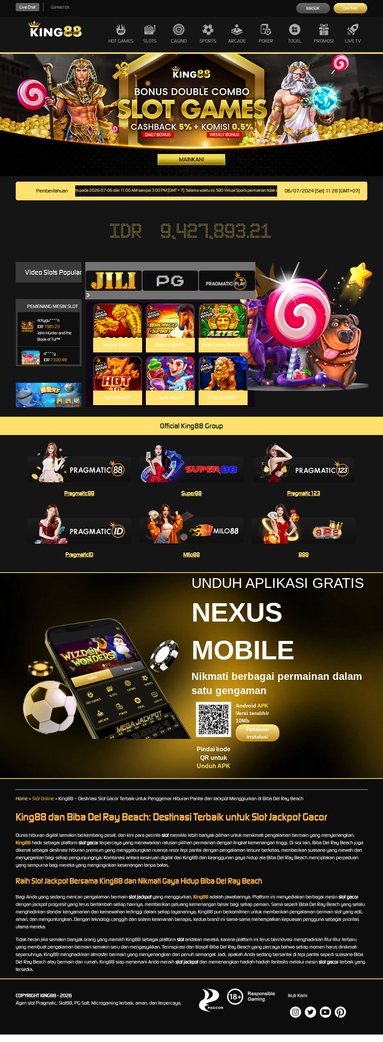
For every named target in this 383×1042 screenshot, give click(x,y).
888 (303, 554)
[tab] (114, 281)
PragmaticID (79, 554)
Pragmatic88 (79, 493)
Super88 (191, 493)
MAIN (117, 329)
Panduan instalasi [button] (257, 733)
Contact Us (60, 7)
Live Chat (27, 7)
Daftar (350, 8)
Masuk (312, 8)
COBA (117, 312)
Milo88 (191, 554)
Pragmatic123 (303, 493)
